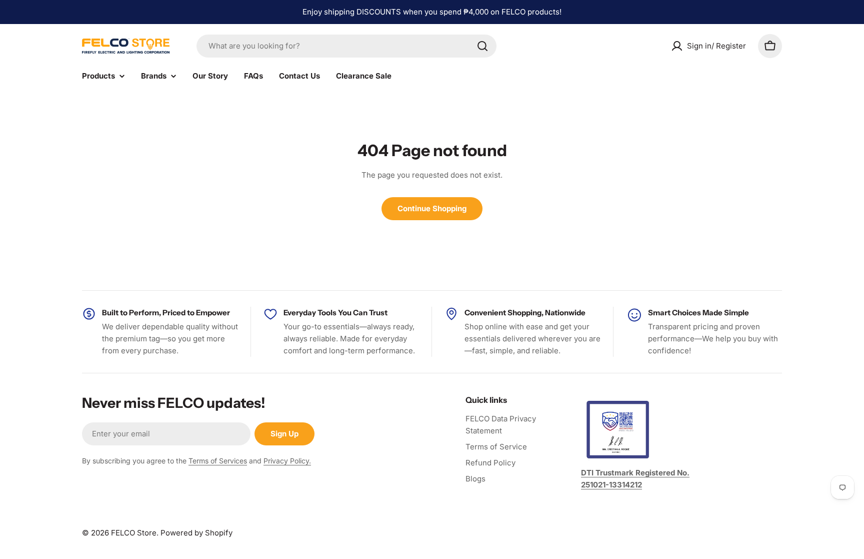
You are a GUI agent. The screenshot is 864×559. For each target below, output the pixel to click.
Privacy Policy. (287, 460)
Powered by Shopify (196, 532)
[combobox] (346, 46)
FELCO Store (133, 532)
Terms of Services (217, 460)
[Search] (482, 46)
